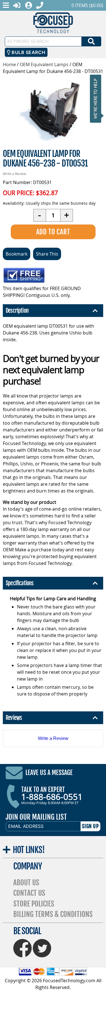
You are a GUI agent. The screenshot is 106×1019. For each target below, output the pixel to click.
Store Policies (33, 903)
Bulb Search (27, 52)
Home (9, 64)
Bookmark (16, 254)
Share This (47, 254)
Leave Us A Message (49, 772)
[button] (97, 98)
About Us (26, 882)
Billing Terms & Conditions (53, 914)
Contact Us (29, 893)
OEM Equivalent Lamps (44, 64)
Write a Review (14, 173)
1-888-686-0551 (52, 796)
